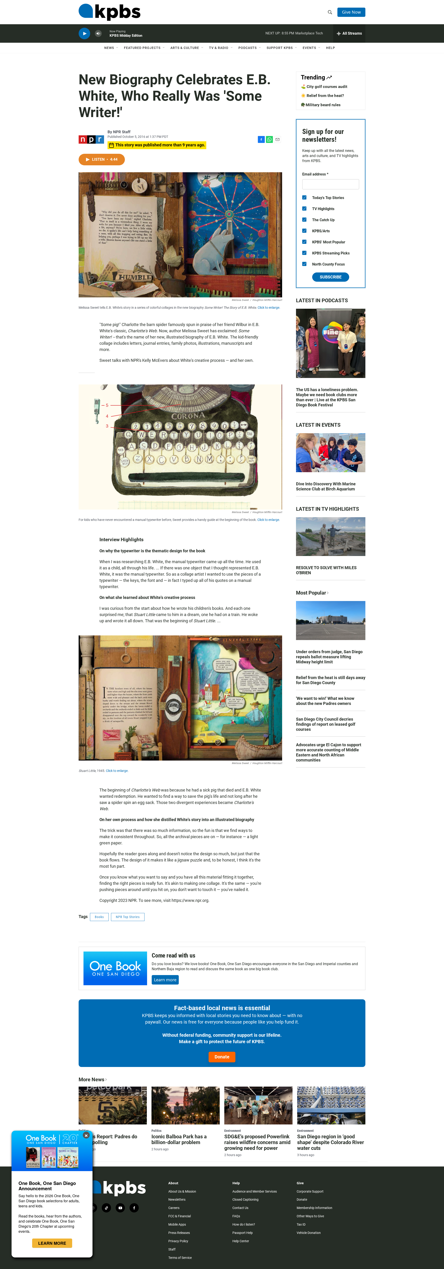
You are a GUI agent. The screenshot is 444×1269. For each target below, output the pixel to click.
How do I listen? (243, 1224)
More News (91, 1079)
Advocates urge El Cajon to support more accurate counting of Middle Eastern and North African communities (328, 752)
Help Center (240, 1241)
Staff (172, 1249)
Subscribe (331, 277)
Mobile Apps (177, 1224)
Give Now (351, 12)
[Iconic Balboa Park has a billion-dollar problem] (185, 1105)
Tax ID (301, 1224)
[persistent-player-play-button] (84, 33)
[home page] (109, 12)
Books (99, 917)
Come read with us (173, 955)
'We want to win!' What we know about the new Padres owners (325, 701)
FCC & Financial (179, 1216)
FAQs (236, 1216)
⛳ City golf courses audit (324, 86)
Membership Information (314, 1208)
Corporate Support (310, 1191)
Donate (222, 1057)
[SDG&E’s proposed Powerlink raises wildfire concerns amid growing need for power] (258, 1105)
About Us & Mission (182, 1191)
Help (330, 48)
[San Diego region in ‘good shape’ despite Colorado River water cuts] (331, 1105)
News (109, 48)
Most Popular (311, 593)
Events (309, 48)
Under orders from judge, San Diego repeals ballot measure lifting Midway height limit (329, 656)
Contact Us (240, 1208)
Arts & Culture (184, 48)
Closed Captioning (245, 1199)
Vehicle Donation (309, 1233)
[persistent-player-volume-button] (98, 33)
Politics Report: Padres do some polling (108, 1139)
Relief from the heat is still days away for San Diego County (330, 680)
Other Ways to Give (310, 1216)
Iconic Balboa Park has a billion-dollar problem (179, 1139)
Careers (173, 1208)
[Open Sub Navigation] (117, 48)
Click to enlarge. (269, 307)
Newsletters (176, 1199)
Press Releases (179, 1233)
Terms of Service (180, 1258)
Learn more (165, 979)
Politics (156, 1131)
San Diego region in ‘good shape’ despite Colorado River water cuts (330, 1142)
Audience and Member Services (254, 1191)
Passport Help (242, 1233)
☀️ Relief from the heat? (322, 95)
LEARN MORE (52, 1243)
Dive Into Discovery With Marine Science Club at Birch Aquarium (326, 486)
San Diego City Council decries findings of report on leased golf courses (325, 724)
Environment (232, 1131)
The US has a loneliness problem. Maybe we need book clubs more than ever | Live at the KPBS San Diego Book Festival (327, 397)
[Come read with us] (115, 968)
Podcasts (247, 48)
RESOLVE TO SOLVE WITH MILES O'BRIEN (326, 570)
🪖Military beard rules (321, 105)
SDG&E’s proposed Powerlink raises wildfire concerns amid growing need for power (257, 1142)
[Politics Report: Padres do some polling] (113, 1105)
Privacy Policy (178, 1241)
